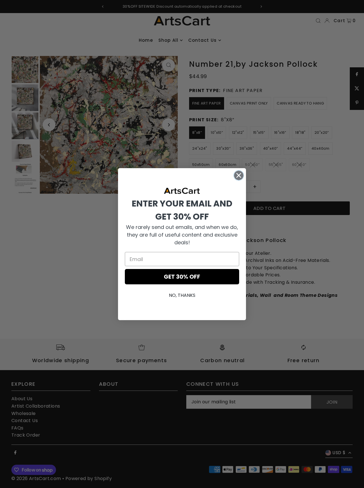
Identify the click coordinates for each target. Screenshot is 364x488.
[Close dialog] (239, 175)
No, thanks (182, 295)
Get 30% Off (182, 277)
